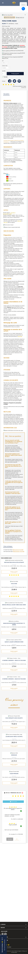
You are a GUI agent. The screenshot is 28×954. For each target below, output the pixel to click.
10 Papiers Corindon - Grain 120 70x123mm (14, 660)
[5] (7, 84)
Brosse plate (5, 213)
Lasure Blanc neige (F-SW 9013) (14, 736)
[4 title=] (16, 575)
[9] (12, 84)
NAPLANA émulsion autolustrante (14, 562)
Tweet (14, 81)
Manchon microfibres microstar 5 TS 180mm (14, 624)
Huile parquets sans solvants (14, 718)
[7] (10, 84)
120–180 (19, 221)
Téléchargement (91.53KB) (18, 549)
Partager (9, 81)
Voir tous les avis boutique (4, 944)
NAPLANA (20, 336)
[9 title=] (22, 796)
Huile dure (14, 583)
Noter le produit (13, 801)
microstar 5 (13, 212)
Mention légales (18, 951)
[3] (5, 84)
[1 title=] (10, 575)
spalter (10, 213)
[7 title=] (19, 796)
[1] (2, 84)
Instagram (5, 934)
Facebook (2, 934)
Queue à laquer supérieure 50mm (14, 642)
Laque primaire (14, 773)
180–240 (5, 222)
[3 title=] (14, 575)
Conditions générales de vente (7, 951)
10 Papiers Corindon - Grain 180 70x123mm (14, 679)
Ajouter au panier (15, 73)
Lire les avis (23, 87)
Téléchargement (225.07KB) (18, 551)
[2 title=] (12, 575)
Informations (4, 940)
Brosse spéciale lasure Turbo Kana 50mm (14, 604)
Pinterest (19, 81)
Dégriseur (14, 755)
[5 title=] (18, 575)
